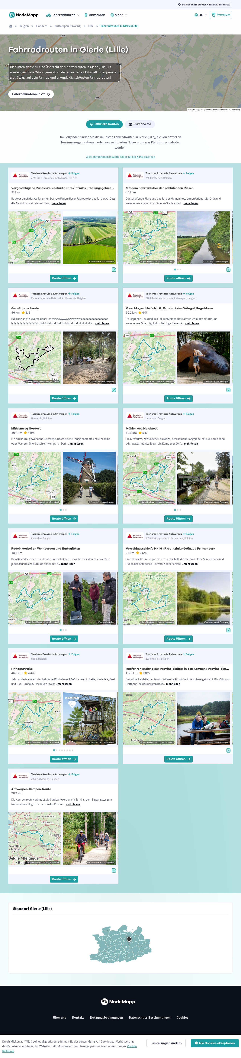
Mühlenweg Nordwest (142, 428)
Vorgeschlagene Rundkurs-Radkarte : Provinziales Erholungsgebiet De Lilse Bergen (72, 188)
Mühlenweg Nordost (26, 428)
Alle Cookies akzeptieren (217, 1043)
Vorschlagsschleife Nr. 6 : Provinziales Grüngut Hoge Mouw (169, 308)
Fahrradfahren (64, 15)
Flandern (41, 26)
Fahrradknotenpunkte (28, 94)
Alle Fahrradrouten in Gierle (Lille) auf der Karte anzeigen (120, 156)
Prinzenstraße (22, 669)
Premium (223, 15)
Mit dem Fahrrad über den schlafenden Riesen (160, 188)
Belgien (24, 26)
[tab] (175, 269)
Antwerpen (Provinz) (68, 26)
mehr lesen (59, 203)
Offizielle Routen (107, 124)
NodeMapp (235, 110)
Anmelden (97, 15)
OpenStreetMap (210, 110)
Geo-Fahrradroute (25, 308)
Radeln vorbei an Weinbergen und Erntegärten (45, 549)
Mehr (119, 15)
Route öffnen (61, 278)
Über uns (59, 1017)
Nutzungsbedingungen (106, 1017)
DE (201, 15)
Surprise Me (142, 124)
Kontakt (78, 1017)
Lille (91, 26)
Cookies (182, 1017)
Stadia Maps (195, 110)
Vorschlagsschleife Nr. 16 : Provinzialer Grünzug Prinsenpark (170, 549)
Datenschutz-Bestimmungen (150, 1017)
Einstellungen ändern (166, 1043)
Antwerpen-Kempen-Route (31, 789)
